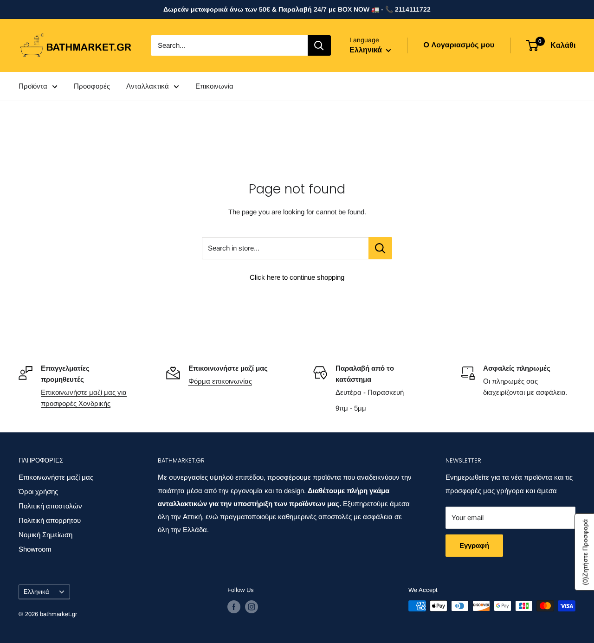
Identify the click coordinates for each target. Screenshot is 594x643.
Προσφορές (92, 86)
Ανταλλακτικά (147, 86)
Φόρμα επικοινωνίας (220, 381)
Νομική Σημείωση (45, 535)
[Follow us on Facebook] (233, 606)
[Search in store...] (380, 248)
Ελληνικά (36, 591)
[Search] (319, 45)
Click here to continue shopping (297, 277)
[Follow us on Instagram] (251, 606)
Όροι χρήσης (38, 491)
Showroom (35, 549)
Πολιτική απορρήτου (50, 520)
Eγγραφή (474, 545)
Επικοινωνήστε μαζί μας (56, 477)
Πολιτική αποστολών (50, 506)
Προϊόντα (33, 86)
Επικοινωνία (214, 86)
